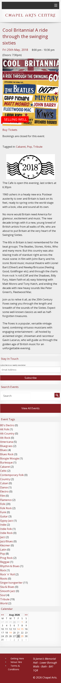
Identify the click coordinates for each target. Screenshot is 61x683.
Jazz (2, 537)
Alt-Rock (5, 438)
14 (18, 629)
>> (26, 614)
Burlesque (6, 462)
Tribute (37, 146)
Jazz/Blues (6, 541)
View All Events (30, 408)
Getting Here (17, 658)
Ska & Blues (7, 587)
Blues (3, 450)
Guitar (4, 516)
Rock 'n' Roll (7, 574)
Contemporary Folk (12, 475)
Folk (2, 504)
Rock (3, 570)
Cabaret (21, 146)
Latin (3, 549)
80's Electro (7, 425)
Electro (4, 491)
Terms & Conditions (14, 667)
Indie (3, 524)
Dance (4, 487)
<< (2, 614)
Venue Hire (16, 662)
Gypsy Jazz (6, 520)
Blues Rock (7, 454)
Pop (29, 146)
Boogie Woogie (9, 458)
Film (2, 495)
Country (5, 479)
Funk (3, 512)
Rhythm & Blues (10, 566)
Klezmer (5, 545)
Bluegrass (6, 446)
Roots (3, 578)
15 (22, 629)
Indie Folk (6, 529)
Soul (3, 595)
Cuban (4, 483)
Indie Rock (6, 533)
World (3, 603)
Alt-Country (7, 433)
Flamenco (6, 500)
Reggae (4, 562)
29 (22, 636)
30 (14, 621)
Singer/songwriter (11, 582)
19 (10, 632)
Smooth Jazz (7, 591)
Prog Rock (6, 558)
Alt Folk (4, 429)
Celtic (3, 471)
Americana (6, 442)
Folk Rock (6, 508)
